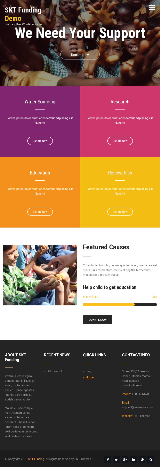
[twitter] (116, 459)
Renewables (120, 173)
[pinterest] (142, 459)
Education (40, 173)
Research (120, 102)
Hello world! (54, 371)
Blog (89, 371)
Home (90, 377)
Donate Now (80, 54)
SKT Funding (36, 459)
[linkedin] (133, 459)
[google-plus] (125, 459)
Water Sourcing (40, 102)
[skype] (150, 459)
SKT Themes (142, 416)
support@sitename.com (137, 407)
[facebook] (107, 459)
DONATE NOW (98, 319)
